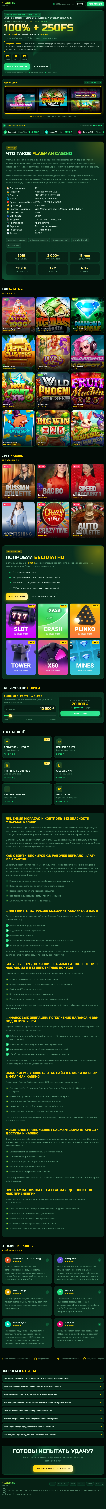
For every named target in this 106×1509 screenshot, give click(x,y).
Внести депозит (80, 713)
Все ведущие (9, 460)
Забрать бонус (15, 66)
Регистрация (95, 4)
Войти (80, 4)
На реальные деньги (43, 596)
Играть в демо (16, 596)
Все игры (7, 293)
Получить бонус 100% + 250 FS (53, 1468)
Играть (43, 1500)
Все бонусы (41, 66)
